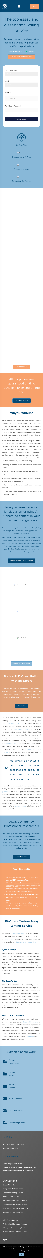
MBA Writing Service (10, 1220)
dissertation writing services (26, 942)
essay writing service (25, 274)
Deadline (8, 92)
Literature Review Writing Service (15, 1204)
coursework (28, 883)
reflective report (31, 749)
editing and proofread (20, 355)
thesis (36, 883)
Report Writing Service (11, 1197)
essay (8, 886)
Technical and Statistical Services (15, 1224)
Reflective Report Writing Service (15, 1200)
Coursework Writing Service (13, 1193)
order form (30, 1036)
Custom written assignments (14, 326)
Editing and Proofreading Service (15, 1228)
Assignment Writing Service (13, 1189)
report (15, 886)
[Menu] (19, 6)
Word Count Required (13, 106)
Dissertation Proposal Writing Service (16, 1208)
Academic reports (10, 300)
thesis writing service (30, 1022)
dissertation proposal (17, 246)
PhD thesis (6, 752)
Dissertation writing (10, 214)
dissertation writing (15, 724)
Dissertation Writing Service (13, 1212)
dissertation (18, 883)
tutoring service (20, 806)
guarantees (6, 792)
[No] (40, 1251)
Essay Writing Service (10, 1185)
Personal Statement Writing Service (15, 1232)
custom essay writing (18, 933)
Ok (21, 1254)
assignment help (11, 744)
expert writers (10, 939)
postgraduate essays (22, 729)
